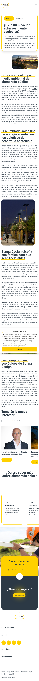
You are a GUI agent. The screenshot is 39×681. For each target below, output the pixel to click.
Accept (19, 349)
